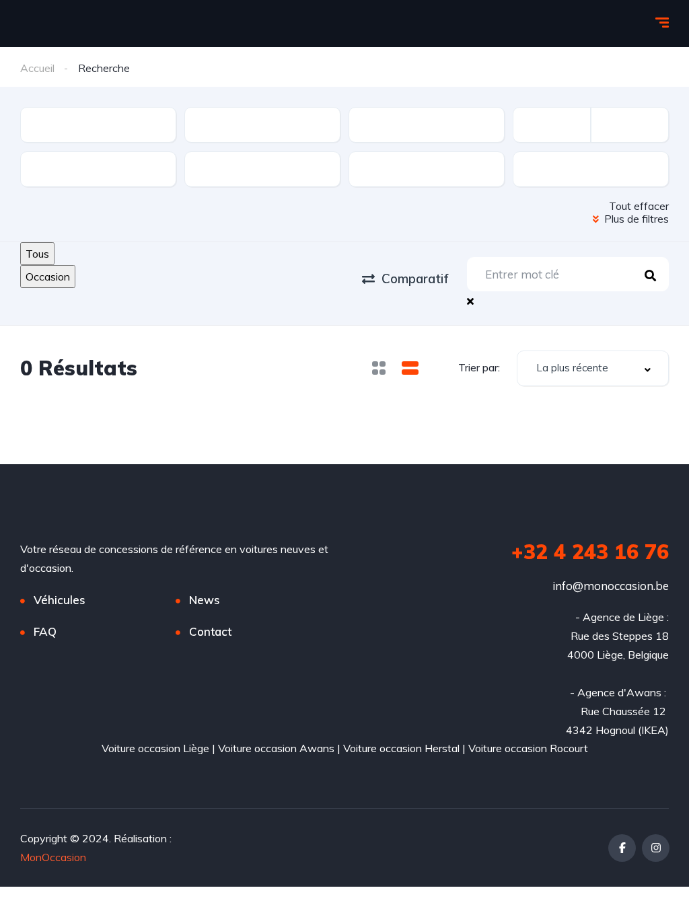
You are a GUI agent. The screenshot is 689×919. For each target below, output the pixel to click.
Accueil (37, 68)
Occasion (48, 276)
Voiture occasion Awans (276, 748)
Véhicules (59, 600)
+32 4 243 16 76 (590, 551)
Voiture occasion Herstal (401, 748)
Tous (37, 253)
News (204, 600)
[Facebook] (622, 848)
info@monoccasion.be (610, 586)
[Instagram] (655, 848)
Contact (210, 631)
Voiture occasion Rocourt (528, 748)
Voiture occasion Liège (155, 748)
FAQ (45, 631)
